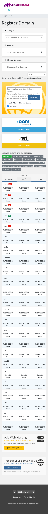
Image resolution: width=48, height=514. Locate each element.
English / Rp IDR (27, 492)
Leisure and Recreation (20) (11, 166)
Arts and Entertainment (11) (22, 156)
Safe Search (13, 106)
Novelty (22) (6, 169)
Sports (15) (18, 160)
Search (33, 97)
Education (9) (25, 163)
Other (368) (17, 169)
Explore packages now (14, 448)
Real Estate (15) (39, 166)
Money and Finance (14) (10, 163)
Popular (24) (6, 156)
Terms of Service (29, 497)
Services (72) (40, 160)
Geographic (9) (7, 160)
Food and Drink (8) (38, 163)
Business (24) (38, 156)
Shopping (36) (28, 166)
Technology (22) (29, 160)
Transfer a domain (13, 467)
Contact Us (17, 497)
